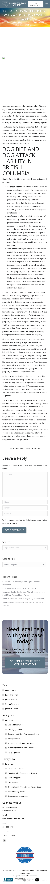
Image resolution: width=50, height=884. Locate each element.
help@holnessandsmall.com (13, 818)
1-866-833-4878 (8, 835)
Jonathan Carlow (11, 708)
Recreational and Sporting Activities (21, 743)
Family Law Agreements (17, 791)
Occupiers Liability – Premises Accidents (23, 734)
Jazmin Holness (11, 699)
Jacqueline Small (11, 695)
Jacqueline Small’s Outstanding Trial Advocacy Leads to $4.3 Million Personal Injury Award (24, 593)
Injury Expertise (14, 752)
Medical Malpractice (15, 725)
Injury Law (9, 720)
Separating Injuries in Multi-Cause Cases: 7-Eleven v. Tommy (22, 603)
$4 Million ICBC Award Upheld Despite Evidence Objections (21, 583)
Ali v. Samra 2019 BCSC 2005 (14, 339)
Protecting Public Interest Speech (21, 748)
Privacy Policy (32, 876)
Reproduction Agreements (18, 796)
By (17, 448)
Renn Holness (10, 690)
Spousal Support (14, 778)
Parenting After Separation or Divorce (22, 773)
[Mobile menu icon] (47, 4)
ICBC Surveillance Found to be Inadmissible (19, 588)
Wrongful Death (14, 738)
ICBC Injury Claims (15, 729)
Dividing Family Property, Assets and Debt (24, 787)
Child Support (13, 782)
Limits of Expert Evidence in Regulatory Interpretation (23, 598)
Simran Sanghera (12, 704)
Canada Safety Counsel (15, 127)
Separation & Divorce (16, 768)
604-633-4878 (7, 827)
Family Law (9, 764)
